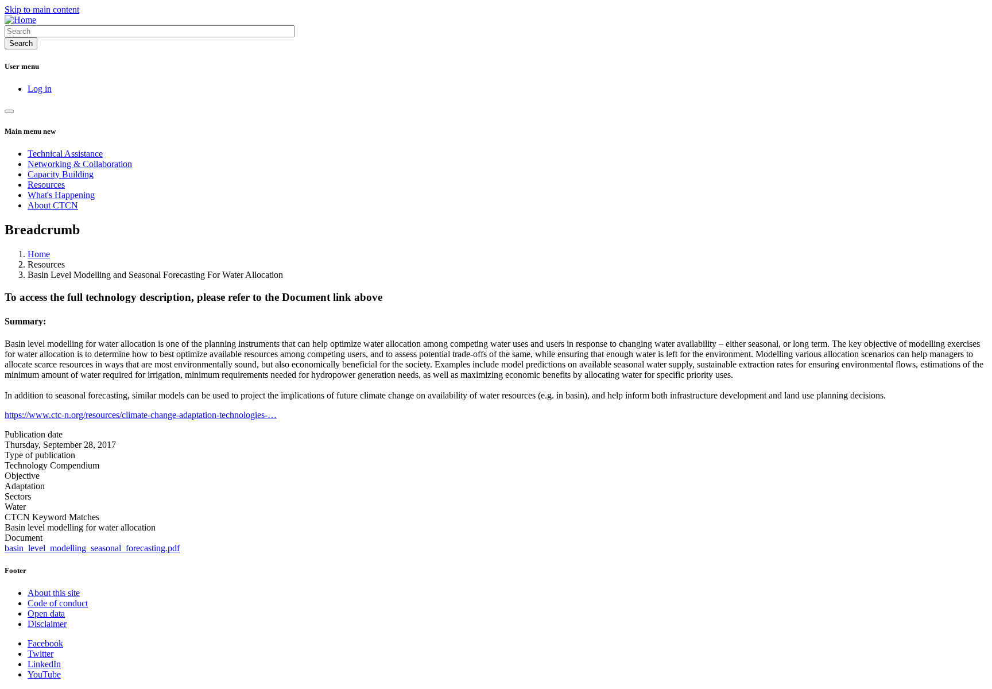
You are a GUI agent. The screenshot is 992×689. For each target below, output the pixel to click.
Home (39, 254)
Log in (40, 89)
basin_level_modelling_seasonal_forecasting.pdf (92, 548)
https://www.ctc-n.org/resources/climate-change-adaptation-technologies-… (141, 415)
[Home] (20, 20)
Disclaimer (47, 624)
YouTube (44, 674)
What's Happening (61, 195)
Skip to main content (42, 9)
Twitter (40, 654)
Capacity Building (61, 174)
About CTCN (53, 205)
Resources (46, 184)
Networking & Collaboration (80, 164)
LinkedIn (44, 664)
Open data (46, 613)
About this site (54, 593)
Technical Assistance (65, 153)
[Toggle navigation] (9, 111)
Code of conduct (58, 603)
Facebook (45, 643)
